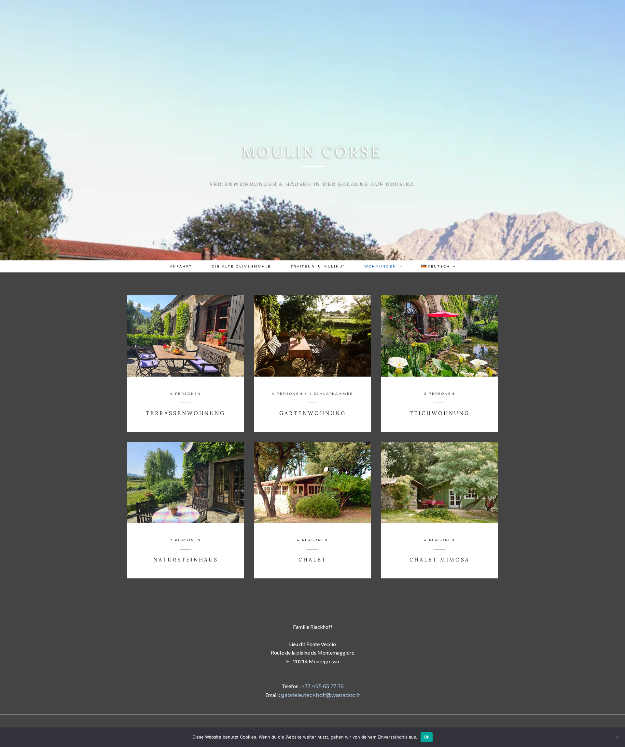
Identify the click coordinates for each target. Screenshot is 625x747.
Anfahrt (181, 266)
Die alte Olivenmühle (241, 266)
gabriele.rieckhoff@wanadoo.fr (320, 695)
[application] (399, 266)
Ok (427, 737)
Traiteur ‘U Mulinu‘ (317, 266)
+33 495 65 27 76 (323, 686)
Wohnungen (380, 266)
